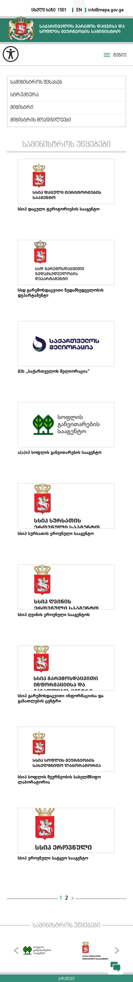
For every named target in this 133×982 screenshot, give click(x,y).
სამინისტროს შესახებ (36, 82)
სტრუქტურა (24, 95)
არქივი (66, 979)
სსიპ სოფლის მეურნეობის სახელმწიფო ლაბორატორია (59, 780)
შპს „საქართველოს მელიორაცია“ (54, 372)
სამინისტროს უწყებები (66, 145)
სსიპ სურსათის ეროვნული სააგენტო (56, 534)
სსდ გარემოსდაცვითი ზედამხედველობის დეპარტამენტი (61, 293)
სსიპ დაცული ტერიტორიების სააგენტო (58, 209)
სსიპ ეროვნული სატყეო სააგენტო (53, 858)
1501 (61, 10)
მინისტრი (21, 107)
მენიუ (119, 55)
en (79, 10)
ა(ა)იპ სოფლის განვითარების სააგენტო (59, 453)
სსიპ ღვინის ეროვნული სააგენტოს (54, 615)
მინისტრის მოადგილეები (40, 120)
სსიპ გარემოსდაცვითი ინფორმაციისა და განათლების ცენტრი (61, 699)
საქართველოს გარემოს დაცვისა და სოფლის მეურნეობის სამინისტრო (21, 28)
